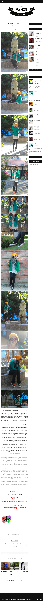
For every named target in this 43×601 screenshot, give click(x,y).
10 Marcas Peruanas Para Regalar (37, 53)
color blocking (8, 543)
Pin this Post (15, 540)
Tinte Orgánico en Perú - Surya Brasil (38, 46)
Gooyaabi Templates (22, 599)
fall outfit (19, 543)
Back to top (38, 599)
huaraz (23, 543)
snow (18, 545)
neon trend (7, 545)
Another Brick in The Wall (5, 572)
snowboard (21, 545)
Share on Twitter (20, 538)
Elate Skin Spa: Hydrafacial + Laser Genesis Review (38, 33)
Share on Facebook (9, 538)
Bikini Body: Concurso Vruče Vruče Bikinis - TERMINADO (37, 110)
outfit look (11, 545)
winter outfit (14, 546)
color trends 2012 (14, 543)
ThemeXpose (11, 599)
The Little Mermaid (23, 571)
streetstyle (25, 545)
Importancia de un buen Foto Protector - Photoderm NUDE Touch (38, 61)
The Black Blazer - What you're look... (14, 573)
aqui (14, 501)
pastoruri (15, 545)
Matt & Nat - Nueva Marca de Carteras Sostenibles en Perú (38, 40)
